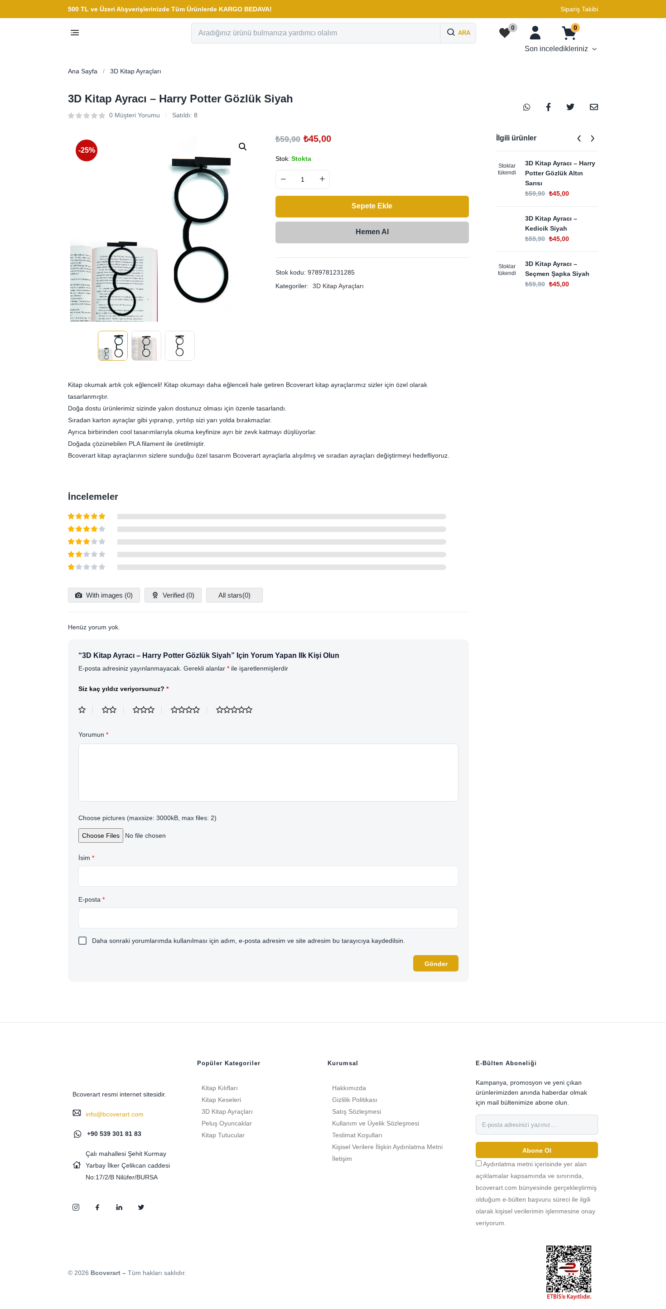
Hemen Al (372, 232)
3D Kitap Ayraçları (135, 71)
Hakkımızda (349, 1088)
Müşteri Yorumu (134, 115)
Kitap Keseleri (221, 1099)
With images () (108, 595)
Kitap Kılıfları (220, 1088)
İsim (86, 857)
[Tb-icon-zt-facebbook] (97, 1207)
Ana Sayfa (82, 71)
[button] (170, 9)
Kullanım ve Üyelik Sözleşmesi (375, 1123)
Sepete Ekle (372, 206)
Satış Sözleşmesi (356, 1111)
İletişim (342, 1158)
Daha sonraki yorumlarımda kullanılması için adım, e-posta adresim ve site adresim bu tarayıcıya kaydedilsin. (248, 940)
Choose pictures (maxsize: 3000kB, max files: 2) (147, 817)
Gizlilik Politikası (354, 1099)
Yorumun (93, 734)
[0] (504, 33)
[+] (322, 179)
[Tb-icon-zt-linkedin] (119, 1207)
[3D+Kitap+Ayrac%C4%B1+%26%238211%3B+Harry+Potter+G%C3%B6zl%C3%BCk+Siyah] (570, 106)
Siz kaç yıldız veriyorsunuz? (123, 688)
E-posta (91, 899)
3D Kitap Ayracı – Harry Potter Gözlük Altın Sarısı (560, 173)
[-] (283, 179)
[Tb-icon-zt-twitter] (141, 1207)
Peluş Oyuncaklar (227, 1123)
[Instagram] (75, 1207)
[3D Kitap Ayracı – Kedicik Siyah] (507, 224)
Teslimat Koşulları (357, 1135)
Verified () (177, 595)
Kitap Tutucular (223, 1135)
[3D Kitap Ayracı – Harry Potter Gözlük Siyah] (527, 106)
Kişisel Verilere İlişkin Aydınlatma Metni (387, 1146)
